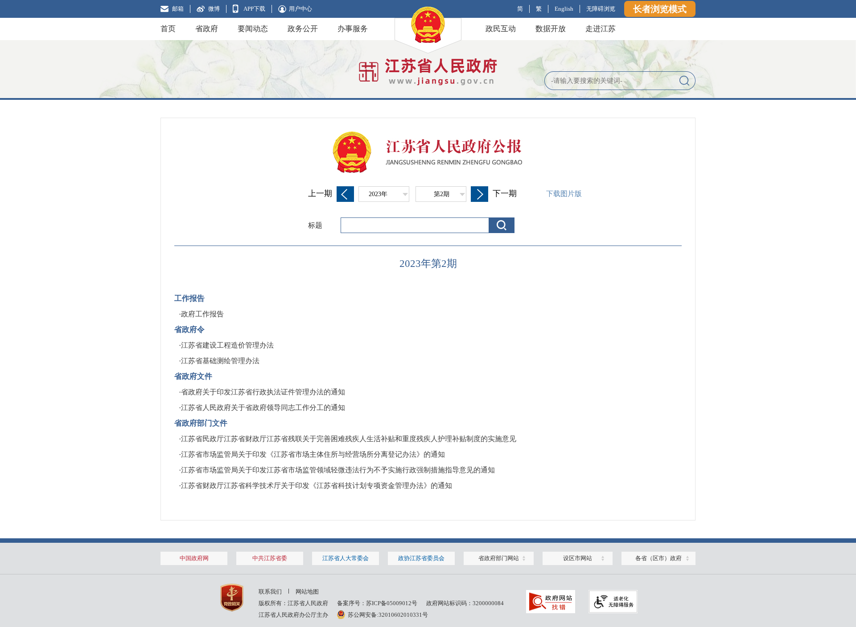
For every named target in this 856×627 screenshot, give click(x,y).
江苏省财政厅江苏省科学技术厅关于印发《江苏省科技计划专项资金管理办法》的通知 (316, 485)
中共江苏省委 (269, 558)
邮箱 (178, 8)
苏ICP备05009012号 (391, 603)
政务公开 (303, 29)
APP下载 (254, 8)
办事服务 (352, 29)
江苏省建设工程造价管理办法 (227, 345)
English (564, 8)
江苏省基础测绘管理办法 (220, 361)
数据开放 (550, 29)
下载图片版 (564, 193)
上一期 (320, 193)
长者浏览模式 (660, 9)
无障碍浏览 (600, 8)
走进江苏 (600, 29)
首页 (168, 29)
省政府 (206, 29)
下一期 (505, 193)
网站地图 (307, 591)
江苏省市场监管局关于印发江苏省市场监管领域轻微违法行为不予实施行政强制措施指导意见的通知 (338, 470)
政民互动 (501, 29)
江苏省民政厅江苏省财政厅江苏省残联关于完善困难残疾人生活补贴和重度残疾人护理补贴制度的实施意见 (348, 439)
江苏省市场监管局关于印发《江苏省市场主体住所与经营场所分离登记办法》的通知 (313, 454)
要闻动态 (253, 29)
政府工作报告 (202, 314)
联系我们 (270, 591)
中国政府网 (194, 558)
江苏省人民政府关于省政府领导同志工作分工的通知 (263, 407)
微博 (214, 8)
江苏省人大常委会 (345, 558)
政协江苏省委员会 (421, 558)
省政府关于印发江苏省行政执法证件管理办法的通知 (263, 392)
